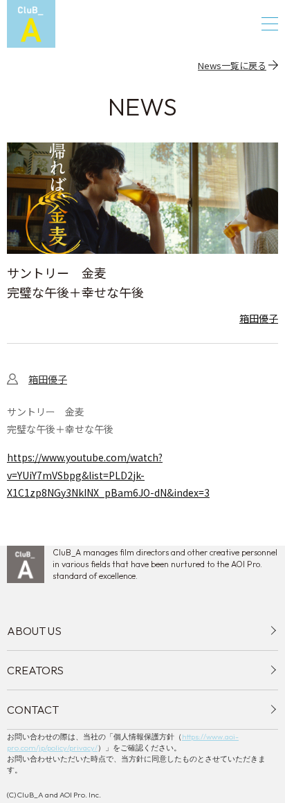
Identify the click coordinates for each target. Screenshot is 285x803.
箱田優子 (258, 318)
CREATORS (35, 670)
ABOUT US (34, 631)
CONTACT (33, 710)
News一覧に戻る (232, 65)
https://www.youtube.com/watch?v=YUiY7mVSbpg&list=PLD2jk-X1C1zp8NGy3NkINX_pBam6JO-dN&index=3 (108, 474)
